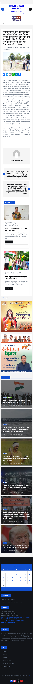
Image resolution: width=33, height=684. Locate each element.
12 (12, 577)
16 (29, 577)
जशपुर (21, 47)
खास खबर (5, 397)
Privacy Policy (7, 660)
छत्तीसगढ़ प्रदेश (16, 47)
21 (21, 580)
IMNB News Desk (8, 47)
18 (7, 580)
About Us (5, 651)
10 (3, 577)
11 (7, 577)
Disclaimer (6, 654)
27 (16, 583)
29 (25, 583)
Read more (9, 242)
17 (3, 580)
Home (2, 23)
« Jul (3, 589)
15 (25, 577)
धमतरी (23, 272)
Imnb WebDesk (10, 272)
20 (16, 580)
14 (21, 577)
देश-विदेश (9, 397)
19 (12, 580)
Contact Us (6, 657)
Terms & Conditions (8, 663)
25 (7, 583)
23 (29, 580)
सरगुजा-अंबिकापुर (15, 224)
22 (25, 580)
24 (3, 583)
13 (16, 577)
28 (21, 583)
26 (12, 583)
